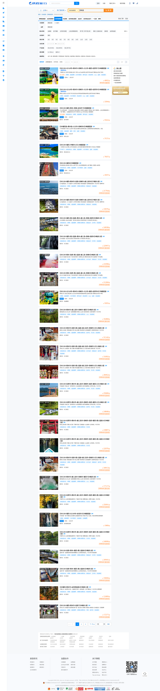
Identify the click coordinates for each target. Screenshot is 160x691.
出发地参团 (50, 19)
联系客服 (122, 3)
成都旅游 (91, 646)
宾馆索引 (32, 662)
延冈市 (52, 638)
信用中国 (89, 688)
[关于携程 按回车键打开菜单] (3, 80)
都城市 (71, 638)
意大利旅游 (91, 640)
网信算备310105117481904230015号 (109, 680)
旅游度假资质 (109, 682)
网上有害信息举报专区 (99, 688)
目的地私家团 (72, 19)
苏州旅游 (81, 646)
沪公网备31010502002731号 (52, 682)
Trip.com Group (96, 675)
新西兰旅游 (111, 640)
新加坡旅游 (111, 644)
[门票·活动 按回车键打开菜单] (3, 26)
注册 (104, 3)
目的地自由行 (87, 19)
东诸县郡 (53, 636)
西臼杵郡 (72, 636)
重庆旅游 (110, 646)
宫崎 (110, 636)
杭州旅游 (71, 646)
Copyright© (51, 680)
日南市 (80, 638)
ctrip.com (62, 680)
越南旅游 (81, 640)
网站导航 (42, 664)
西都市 (90, 638)
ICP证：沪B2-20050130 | (81, 680)
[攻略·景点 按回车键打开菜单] (3, 45)
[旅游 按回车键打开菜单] (3, 22)
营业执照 (94, 670)
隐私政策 (104, 667)
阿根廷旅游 (72, 642)
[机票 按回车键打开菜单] (3, 13)
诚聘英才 (104, 664)
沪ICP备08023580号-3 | (94, 680)
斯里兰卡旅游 (72, 640)
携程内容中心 (95, 672)
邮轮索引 (42, 667)
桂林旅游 (100, 646)
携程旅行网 (38, 3)
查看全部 (75, 634)
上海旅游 (62, 646)
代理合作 (63, 667)
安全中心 (104, 670)
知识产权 (104, 672)
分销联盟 (63, 662)
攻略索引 (42, 662)
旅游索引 (70, 634)
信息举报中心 (69, 688)
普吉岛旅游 (62, 644)
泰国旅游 (81, 644)
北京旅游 (52, 646)
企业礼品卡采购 (65, 664)
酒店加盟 (73, 667)
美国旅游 (100, 644)
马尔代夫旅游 (53, 644)
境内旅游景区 (57, 634)
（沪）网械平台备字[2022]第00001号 (84, 682)
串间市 (101, 636)
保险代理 (73, 664)
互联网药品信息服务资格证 (67, 682)
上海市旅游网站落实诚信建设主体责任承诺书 (100, 685)
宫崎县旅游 (50, 14)
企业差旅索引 (33, 670)
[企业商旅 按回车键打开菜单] (3, 71)
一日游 (95, 19)
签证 (126, 18)
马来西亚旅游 (53, 640)
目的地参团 (72, 10)
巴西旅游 (52, 642)
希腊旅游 (100, 640)
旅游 (39, 14)
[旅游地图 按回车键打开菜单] (3, 50)
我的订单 (112, 3)
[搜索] (76, 3)
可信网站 (79, 688)
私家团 (65, 19)
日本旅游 (44, 14)
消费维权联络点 (108, 688)
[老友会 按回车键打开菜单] (3, 76)
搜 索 (109, 10)
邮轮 (99, 19)
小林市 (100, 638)
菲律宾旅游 (62, 640)
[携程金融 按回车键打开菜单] (3, 65)
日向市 (61, 638)
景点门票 (121, 18)
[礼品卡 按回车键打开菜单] (3, 61)
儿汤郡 (62, 636)
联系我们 (94, 664)
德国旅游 (62, 642)
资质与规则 (121, 682)
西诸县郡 (82, 636)
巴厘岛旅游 (72, 644)
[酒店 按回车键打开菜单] (3, 8)
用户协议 (94, 667)
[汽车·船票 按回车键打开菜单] (3, 30)
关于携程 (94, 662)
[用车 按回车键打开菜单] (3, 35)
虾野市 (91, 636)
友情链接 (73, 662)
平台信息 (115, 682)
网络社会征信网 (62, 689)
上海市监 (53, 689)
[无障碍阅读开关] (133, 3)
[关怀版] (137, 3)
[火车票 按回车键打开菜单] (3, 17)
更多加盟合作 (64, 670)
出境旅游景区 (64, 634)
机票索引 (32, 664)
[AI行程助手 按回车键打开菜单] (3, 41)
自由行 (80, 19)
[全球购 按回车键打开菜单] (3, 56)
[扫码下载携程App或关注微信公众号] (130, 3)
